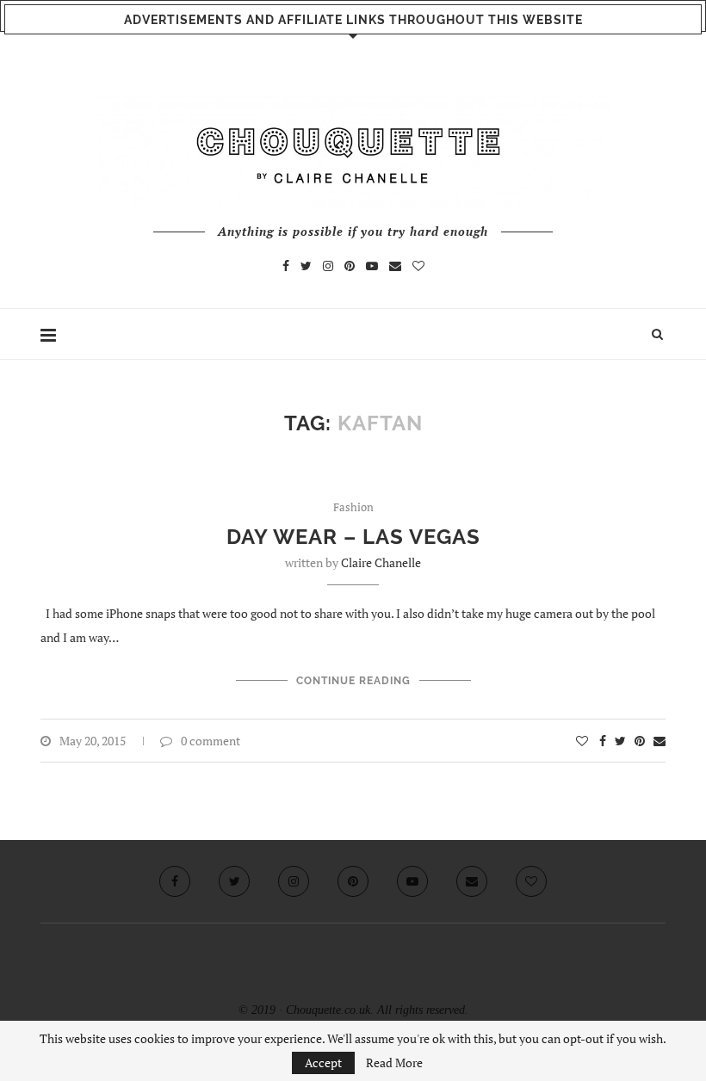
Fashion (353, 508)
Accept (323, 1062)
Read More (394, 1063)
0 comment (210, 740)
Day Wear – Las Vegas (353, 536)
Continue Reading (353, 681)
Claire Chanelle (381, 562)
